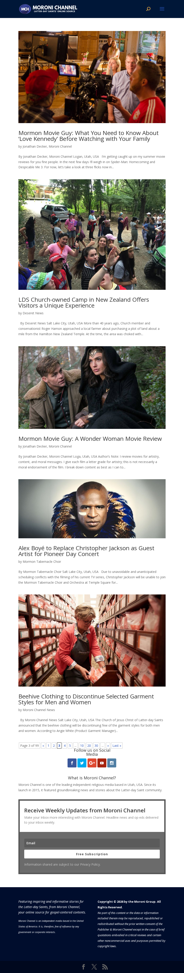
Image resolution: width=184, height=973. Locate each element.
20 (89, 745)
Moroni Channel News (39, 710)
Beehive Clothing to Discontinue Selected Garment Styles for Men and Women (86, 699)
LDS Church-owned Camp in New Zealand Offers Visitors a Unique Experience (83, 302)
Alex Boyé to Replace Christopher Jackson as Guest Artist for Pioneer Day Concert (86, 551)
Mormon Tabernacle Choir (42, 561)
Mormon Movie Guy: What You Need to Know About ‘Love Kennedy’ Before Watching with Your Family (88, 136)
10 (82, 745)
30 (96, 745)
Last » (116, 745)
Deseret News (33, 313)
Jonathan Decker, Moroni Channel (47, 146)
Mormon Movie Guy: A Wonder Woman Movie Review (90, 438)
